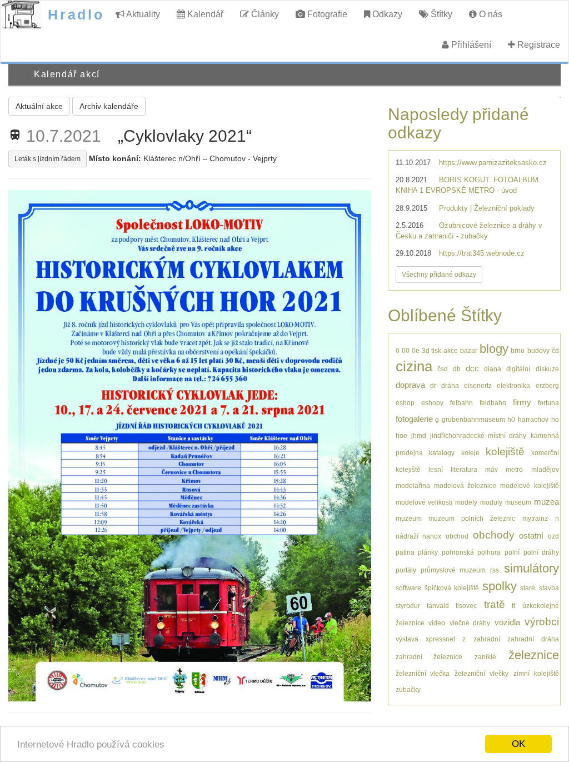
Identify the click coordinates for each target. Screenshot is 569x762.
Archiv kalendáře (108, 106)
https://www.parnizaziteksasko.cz (493, 162)
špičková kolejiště (452, 587)
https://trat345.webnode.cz (482, 253)
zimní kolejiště (536, 673)
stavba (549, 587)
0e (416, 350)
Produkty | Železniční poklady (487, 208)
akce (450, 350)
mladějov (545, 469)
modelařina (413, 485)
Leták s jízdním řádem (47, 159)
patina (405, 552)
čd (555, 350)
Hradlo (76, 14)
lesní (435, 469)
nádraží (407, 536)
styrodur (408, 605)
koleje (470, 452)
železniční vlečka (423, 673)
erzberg (547, 385)
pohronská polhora (471, 552)
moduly (491, 502)
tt (513, 605)
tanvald (438, 605)
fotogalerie (414, 419)
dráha (450, 385)
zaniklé (485, 656)
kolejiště (505, 451)
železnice (533, 655)
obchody (494, 535)
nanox (431, 536)
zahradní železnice (429, 656)
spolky (499, 586)
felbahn (461, 402)
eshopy (432, 402)
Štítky (440, 14)
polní (512, 552)
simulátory (531, 568)
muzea (546, 501)
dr (433, 385)
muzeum (409, 518)
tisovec (466, 605)
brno (518, 350)
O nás (489, 14)
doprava (410, 385)
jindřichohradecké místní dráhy (478, 435)
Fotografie (326, 14)
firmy (522, 402)
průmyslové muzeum (453, 570)
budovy (538, 350)
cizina (414, 366)
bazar (468, 350)
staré (527, 587)
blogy (494, 349)
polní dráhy (541, 552)
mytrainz (535, 518)
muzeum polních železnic (471, 518)
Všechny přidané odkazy (439, 274)
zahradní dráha (532, 639)
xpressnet (440, 639)
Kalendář (204, 14)
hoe (401, 435)
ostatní (531, 535)
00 (406, 350)
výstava (407, 639)
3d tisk (431, 350)
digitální (518, 368)
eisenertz (478, 385)
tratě (494, 604)
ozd (553, 536)
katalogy (442, 452)
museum (518, 502)
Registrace (537, 44)
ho (555, 419)
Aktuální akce (39, 106)
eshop (405, 402)
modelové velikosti (424, 502)
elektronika (513, 385)
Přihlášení (470, 44)
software (408, 587)
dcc (472, 368)
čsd (442, 368)
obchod (457, 536)
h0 (511, 419)
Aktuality (142, 14)
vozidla (507, 622)
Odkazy (386, 14)
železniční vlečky (481, 673)
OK (518, 744)
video (436, 622)
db (457, 368)
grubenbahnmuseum (473, 419)
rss (494, 570)
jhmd (418, 435)
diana (492, 368)
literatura (464, 469)
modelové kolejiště (529, 485)
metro (514, 469)
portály (406, 570)
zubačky (408, 689)
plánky (428, 552)
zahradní (486, 639)
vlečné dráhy (470, 622)
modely (466, 502)
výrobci (542, 621)
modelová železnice (465, 485)
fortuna (548, 402)
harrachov (533, 419)
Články (264, 14)
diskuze (547, 368)
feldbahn (493, 402)
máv (491, 469)
